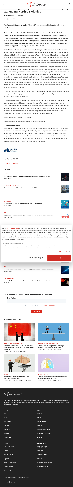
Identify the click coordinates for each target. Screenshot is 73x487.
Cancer (6, 174)
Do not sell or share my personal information (36, 257)
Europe (15, 163)
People (7, 163)
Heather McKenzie (8, 178)
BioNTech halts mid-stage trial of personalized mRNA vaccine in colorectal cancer (27, 176)
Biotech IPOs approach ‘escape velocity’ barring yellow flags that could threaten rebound (29, 269)
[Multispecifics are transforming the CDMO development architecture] (19, 363)
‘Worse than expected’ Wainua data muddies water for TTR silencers (23, 188)
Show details (63, 252)
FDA (5, 213)
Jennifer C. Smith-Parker (25, 380)
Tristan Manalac (23, 351)
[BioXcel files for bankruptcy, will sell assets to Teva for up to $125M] (65, 204)
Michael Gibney (7, 205)
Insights (6, 374)
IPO (5, 267)
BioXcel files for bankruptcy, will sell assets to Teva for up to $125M (23, 203)
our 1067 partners (13, 228)
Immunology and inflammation (48, 343)
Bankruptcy (7, 201)
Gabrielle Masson (8, 190)
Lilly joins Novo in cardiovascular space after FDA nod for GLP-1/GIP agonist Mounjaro (28, 215)
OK (60, 258)
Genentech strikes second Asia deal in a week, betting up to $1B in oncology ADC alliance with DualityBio (19, 347)
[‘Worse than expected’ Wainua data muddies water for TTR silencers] (65, 189)
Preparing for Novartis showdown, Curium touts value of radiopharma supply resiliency (28, 280)
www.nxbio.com (41, 141)
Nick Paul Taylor (7, 283)
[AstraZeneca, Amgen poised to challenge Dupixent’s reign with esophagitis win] (53, 332)
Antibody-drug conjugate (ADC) (14, 343)
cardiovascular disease (12, 185)
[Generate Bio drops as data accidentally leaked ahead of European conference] (53, 363)
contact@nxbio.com (39, 121)
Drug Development (44, 374)
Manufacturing (9, 278)
